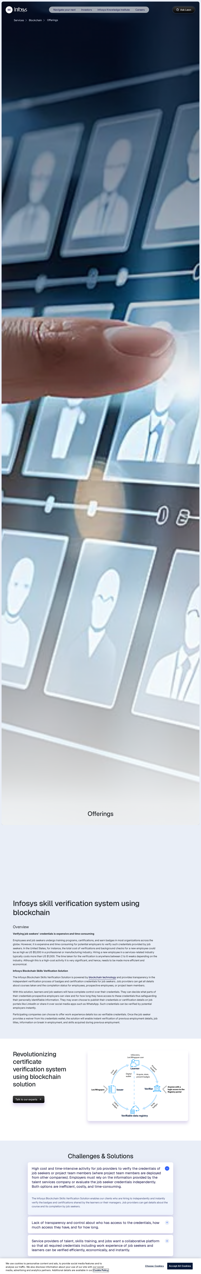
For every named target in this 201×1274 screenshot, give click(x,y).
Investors (86, 9)
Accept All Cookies (180, 1266)
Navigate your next (64, 9)
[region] (100, 1266)
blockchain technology (102, 977)
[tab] (100, 1177)
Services (19, 20)
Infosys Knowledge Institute (114, 9)
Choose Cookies (154, 1266)
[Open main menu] (9, 9)
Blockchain (35, 20)
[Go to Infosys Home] (21, 9)
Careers (140, 9)
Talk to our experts (26, 1099)
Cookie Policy (101, 1270)
